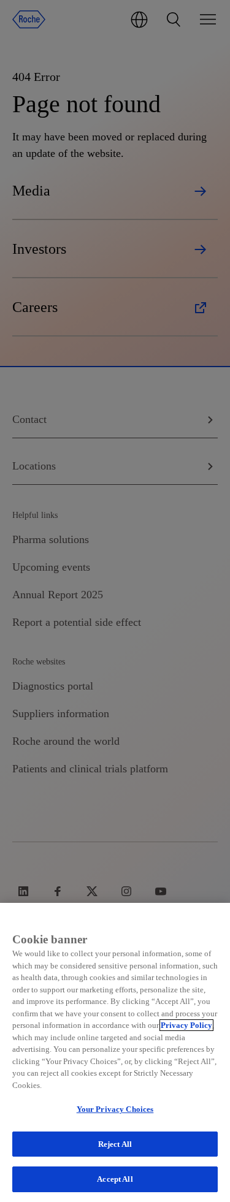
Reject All (115, 1144)
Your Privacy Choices (115, 1109)
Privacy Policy (186, 1025)
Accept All (114, 1179)
